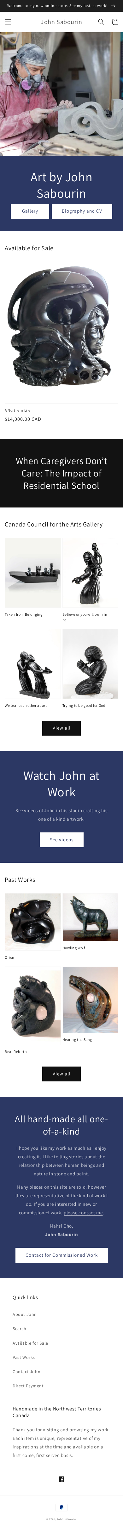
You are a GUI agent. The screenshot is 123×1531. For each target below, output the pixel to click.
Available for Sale (30, 1343)
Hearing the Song (77, 1039)
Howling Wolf (73, 947)
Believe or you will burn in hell (85, 617)
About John (25, 1314)
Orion (10, 957)
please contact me (83, 1213)
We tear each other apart (26, 705)
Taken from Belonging (24, 614)
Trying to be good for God (84, 705)
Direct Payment (28, 1386)
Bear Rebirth (15, 1051)
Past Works (24, 1357)
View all (62, 728)
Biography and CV (82, 211)
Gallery (30, 211)
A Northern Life (18, 410)
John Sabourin (67, 1519)
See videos (61, 840)
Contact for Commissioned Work (62, 1255)
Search (19, 1328)
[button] (8, 22)
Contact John (26, 1371)
